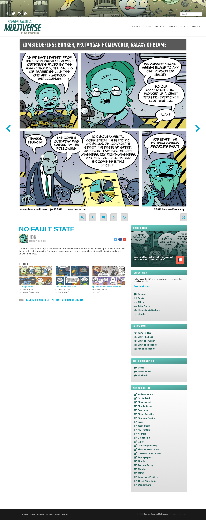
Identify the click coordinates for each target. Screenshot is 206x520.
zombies (79, 300)
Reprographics (145, 457)
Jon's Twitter (144, 333)
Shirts (141, 302)
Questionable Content (149, 453)
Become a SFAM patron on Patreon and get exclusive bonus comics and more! (153, 258)
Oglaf (141, 441)
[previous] (92, 217)
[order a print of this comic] (183, 217)
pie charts (57, 300)
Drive (140, 422)
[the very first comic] (82, 217)
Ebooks (173, 27)
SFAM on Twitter (146, 341)
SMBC (141, 473)
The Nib (196, 27)
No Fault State (47, 229)
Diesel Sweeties (146, 414)
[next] (113, 217)
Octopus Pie (144, 437)
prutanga (69, 300)
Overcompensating (147, 445)
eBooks (141, 314)
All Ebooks (143, 375)
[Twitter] (13, 14)
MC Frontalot (144, 430)
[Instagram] (20, 14)
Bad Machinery (145, 394)
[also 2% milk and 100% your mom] (103, 124)
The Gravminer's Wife (65, 286)
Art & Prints (144, 306)
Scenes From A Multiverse (155, 514)
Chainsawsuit (144, 402)
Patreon (160, 27)
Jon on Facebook (146, 348)
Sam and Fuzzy (145, 465)
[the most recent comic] (124, 217)
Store (147, 27)
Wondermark (144, 485)
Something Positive (148, 477)
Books (141, 298)
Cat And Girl (144, 398)
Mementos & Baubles (149, 310)
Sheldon (142, 469)
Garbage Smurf (26, 286)
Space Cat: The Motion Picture (106, 286)
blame (28, 300)
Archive (136, 27)
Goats (184, 27)
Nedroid (142, 434)
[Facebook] (7, 14)
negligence (44, 300)
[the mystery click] (103, 217)
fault (35, 300)
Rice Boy (142, 461)
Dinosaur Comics (146, 418)
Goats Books (144, 371)
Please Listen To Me (148, 449)
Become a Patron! (142, 286)
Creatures (143, 410)
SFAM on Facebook (147, 344)
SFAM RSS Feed (145, 337)
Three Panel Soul (147, 481)
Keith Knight (144, 426)
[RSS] (26, 14)
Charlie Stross (145, 406)
